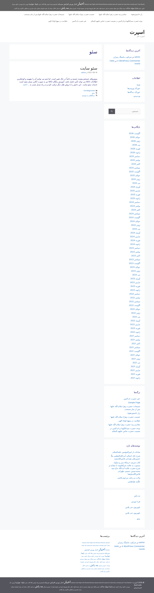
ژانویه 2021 (135, 378)
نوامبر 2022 (135, 298)
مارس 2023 (135, 282)
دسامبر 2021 (135, 336)
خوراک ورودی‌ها (134, 88)
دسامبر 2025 (134, 156)
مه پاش (65, 7)
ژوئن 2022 (135, 313)
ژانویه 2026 (135, 152)
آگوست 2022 (134, 305)
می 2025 (136, 183)
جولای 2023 (135, 267)
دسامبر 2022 (134, 294)
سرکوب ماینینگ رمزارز (122, 57)
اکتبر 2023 (135, 256)
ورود (138, 84)
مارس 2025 (135, 191)
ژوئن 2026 (135, 141)
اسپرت (137, 32)
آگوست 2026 (134, 133)
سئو (140, 8)
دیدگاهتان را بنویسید (88, 95)
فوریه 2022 (135, 328)
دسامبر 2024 (134, 202)
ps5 (136, 4)
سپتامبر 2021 (134, 347)
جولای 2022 (135, 309)
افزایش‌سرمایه (53, 4)
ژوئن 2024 (135, 225)
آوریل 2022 (135, 320)
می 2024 (136, 229)
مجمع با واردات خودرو (78, 8)
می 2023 (136, 275)
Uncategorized (89, 90)
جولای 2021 (135, 355)
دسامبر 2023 (134, 248)
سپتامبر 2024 (134, 214)
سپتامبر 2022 (134, 301)
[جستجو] (112, 111)
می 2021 (136, 363)
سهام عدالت (130, 8)
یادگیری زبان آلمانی (19, 8)
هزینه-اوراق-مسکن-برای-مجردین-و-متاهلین (35, 8)
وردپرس (136, 96)
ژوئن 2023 (135, 271)
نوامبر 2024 (135, 206)
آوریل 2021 (135, 366)
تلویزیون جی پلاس (132, 507)
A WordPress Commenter (128, 61)
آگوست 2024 (134, 217)
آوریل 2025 (135, 187)
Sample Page (134, 402)
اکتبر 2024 (135, 210)
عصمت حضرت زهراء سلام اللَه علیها (81, 14)
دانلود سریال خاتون (89, 556)
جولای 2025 (135, 175)
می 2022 (136, 317)
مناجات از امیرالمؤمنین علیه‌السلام (126, 452)
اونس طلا (46, 4)
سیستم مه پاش (109, 8)
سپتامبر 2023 (134, 259)
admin (137, 57)
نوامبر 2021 (135, 340)
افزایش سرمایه (63, 4)
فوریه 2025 (135, 194)
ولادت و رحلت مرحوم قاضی (128, 478)
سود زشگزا (122, 8)
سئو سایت (88, 68)
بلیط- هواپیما (33, 4)
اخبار (81, 4)
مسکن (71, 8)
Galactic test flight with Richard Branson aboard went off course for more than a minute (109, 4)
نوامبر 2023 (135, 252)
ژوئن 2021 (135, 359)
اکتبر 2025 (135, 164)
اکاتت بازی (41, 4)
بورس (26, 4)
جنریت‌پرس (138, 587)
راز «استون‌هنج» (136, 14)
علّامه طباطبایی (134, 482)
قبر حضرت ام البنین (79, 21)
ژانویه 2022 (135, 332)
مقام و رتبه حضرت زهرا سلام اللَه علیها (112, 14)
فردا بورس (135, 501)
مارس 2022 (135, 324)
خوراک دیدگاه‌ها (134, 92)
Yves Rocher (141, 4)
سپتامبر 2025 (134, 168)
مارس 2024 (135, 236)
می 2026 (136, 145)
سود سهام (116, 8)
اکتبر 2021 (136, 343)
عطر (97, 8)
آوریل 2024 (135, 233)
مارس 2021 (135, 370)
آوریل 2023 (135, 278)
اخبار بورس (73, 4)
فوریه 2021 (135, 374)
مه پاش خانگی (56, 8)
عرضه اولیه (102, 8)
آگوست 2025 (134, 171)
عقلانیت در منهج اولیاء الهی (58, 21)
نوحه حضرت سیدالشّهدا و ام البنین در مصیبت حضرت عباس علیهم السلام (116, 21)
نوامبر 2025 (135, 160)
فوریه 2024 (135, 240)
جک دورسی (22, 4)
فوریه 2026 (135, 149)
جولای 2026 (135, 137)
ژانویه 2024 (135, 244)
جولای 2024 (135, 221)
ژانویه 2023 (135, 290)
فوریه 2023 (135, 286)
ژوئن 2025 (135, 179)
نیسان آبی (50, 8)
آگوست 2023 (134, 263)
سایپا (137, 8)
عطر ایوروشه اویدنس (90, 8)
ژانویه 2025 (135, 198)
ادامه (25, 84)
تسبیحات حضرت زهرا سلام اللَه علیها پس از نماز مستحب (44, 14)
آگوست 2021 (134, 351)
